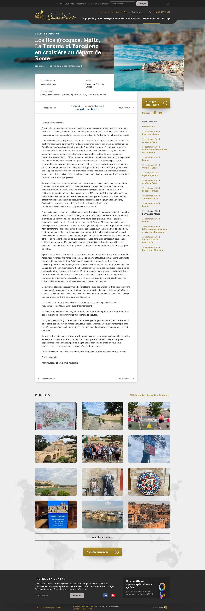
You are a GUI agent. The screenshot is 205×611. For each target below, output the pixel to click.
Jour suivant (124, 108)
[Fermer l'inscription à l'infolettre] (168, 4)
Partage (166, 18)
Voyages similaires (152, 103)
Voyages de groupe (92, 18)
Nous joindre (116, 12)
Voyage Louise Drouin (85, 606)
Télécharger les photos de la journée (148, 395)
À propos (105, 12)
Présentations (133, 18)
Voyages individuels (114, 18)
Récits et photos (151, 18)
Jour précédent (49, 108)
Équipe (127, 12)
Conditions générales (82, 609)
